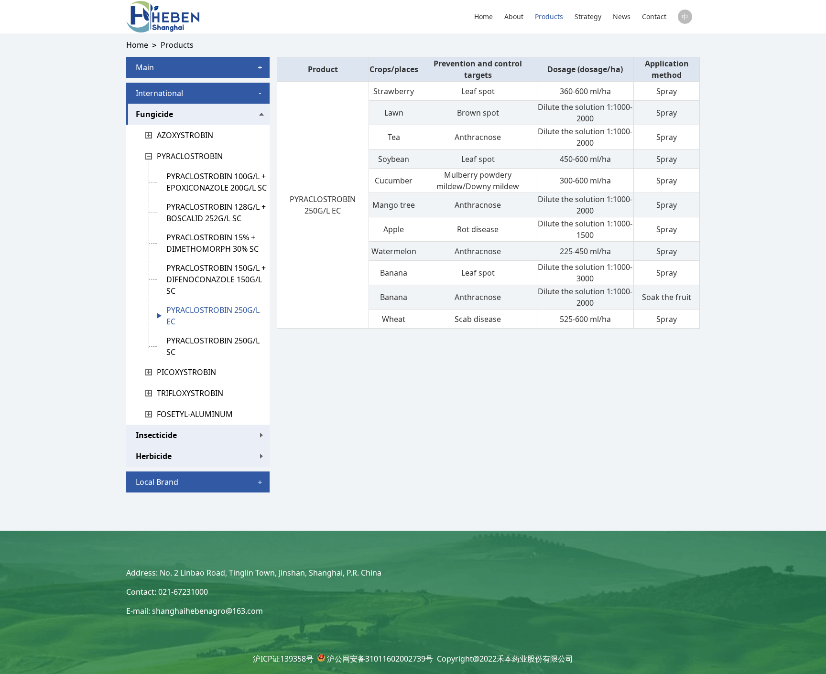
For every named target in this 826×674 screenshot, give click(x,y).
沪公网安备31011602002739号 (380, 658)
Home (483, 16)
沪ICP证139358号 (283, 658)
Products (549, 16)
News (621, 16)
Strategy (588, 16)
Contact (654, 16)
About (513, 16)
